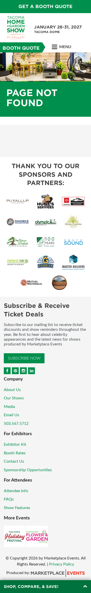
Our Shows (14, 398)
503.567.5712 (16, 424)
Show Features (17, 508)
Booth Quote (21, 48)
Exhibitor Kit (15, 444)
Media (9, 407)
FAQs (9, 499)
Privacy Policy (61, 564)
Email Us (11, 415)
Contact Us (14, 461)
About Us (12, 390)
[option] (45, 84)
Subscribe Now (24, 358)
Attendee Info (16, 491)
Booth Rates (15, 453)
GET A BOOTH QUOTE (45, 6)
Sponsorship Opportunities (28, 470)
